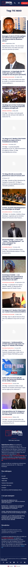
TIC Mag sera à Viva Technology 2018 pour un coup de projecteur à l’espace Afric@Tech (13, 106)
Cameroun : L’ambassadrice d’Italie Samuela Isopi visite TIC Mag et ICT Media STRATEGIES (13, 343)
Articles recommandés (8, 77)
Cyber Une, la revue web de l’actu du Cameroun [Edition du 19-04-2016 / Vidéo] (13, 379)
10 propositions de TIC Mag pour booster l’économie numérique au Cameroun (13, 412)
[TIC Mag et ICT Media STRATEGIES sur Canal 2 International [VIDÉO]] (14, 299)
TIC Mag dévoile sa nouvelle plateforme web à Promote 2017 (13, 175)
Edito (3, 43)
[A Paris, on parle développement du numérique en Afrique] (14, 197)
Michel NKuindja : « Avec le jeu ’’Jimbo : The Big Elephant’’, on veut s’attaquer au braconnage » (13, 242)
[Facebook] (3, 562)
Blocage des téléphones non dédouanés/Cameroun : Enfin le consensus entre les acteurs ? (13, 501)
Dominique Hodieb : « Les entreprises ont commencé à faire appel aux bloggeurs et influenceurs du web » (12, 277)
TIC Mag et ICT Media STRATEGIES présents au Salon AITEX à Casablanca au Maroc (14, 140)
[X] (17, 562)
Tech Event (5, 144)
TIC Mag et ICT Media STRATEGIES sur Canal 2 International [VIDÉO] (14, 311)
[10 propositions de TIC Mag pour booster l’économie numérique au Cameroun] (14, 401)
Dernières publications (8, 348)
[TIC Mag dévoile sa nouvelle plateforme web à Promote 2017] (14, 163)
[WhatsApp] (21, 562)
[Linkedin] (7, 562)
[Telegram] (14, 562)
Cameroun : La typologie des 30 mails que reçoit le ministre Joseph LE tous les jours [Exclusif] (14, 72)
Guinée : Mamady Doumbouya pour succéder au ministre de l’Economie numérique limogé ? (13, 512)
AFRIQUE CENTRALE (7, 110)
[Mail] (10, 562)
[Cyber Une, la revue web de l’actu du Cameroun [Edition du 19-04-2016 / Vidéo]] (14, 367)
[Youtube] (24, 562)
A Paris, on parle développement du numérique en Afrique (13, 208)
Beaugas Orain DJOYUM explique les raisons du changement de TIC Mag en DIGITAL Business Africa (14, 38)
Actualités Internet (7, 212)
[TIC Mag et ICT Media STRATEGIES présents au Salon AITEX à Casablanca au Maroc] (14, 128)
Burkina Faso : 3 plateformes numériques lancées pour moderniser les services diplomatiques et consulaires (12, 507)
